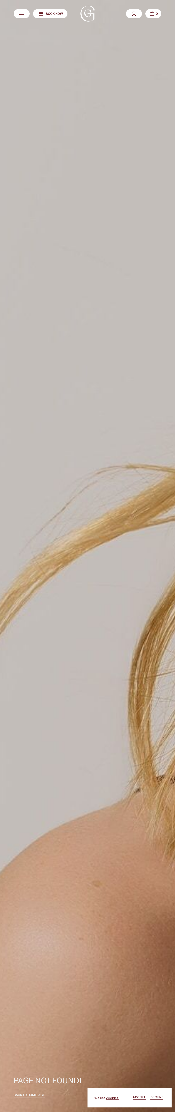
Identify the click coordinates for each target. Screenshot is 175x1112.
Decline (156, 1097)
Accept (139, 1097)
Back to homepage (29, 1095)
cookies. (112, 1098)
